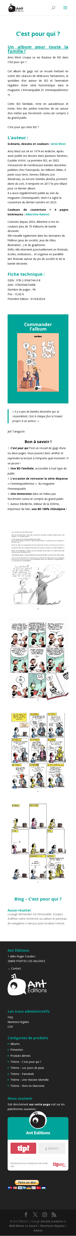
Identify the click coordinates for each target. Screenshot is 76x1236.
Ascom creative (52, 1221)
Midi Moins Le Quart (23, 1226)
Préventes (16, 1049)
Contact (16, 968)
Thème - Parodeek (22, 1074)
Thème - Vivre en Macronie (27, 1086)
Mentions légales (18, 1022)
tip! (23, 1148)
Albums (15, 1044)
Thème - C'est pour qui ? (25, 1062)
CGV (10, 1026)
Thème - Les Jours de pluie (27, 1068)
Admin (38, 1230)
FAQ (10, 1017)
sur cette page (39, 1104)
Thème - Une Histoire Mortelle (29, 1080)
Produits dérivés (20, 1056)
